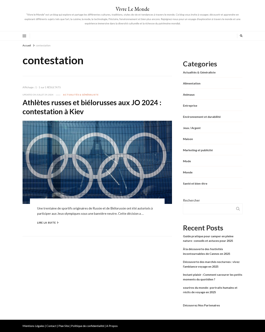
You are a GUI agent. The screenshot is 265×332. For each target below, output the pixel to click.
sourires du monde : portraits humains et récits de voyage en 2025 (210, 290)
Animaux (189, 94)
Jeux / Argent (192, 128)
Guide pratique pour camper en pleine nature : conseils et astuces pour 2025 (208, 238)
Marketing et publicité (198, 150)
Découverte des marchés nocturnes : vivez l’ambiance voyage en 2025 (211, 264)
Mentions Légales (33, 325)
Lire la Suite (46, 222)
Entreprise (190, 105)
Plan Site (63, 325)
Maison (188, 139)
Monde (188, 172)
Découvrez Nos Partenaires (201, 305)
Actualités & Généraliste (81, 94)
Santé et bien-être (195, 183)
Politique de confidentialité (87, 325)
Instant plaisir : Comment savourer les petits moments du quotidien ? (212, 277)
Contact (51, 325)
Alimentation (191, 83)
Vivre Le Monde (132, 8)
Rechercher (191, 200)
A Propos (112, 325)
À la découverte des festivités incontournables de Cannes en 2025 (206, 251)
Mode (187, 161)
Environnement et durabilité (202, 116)
